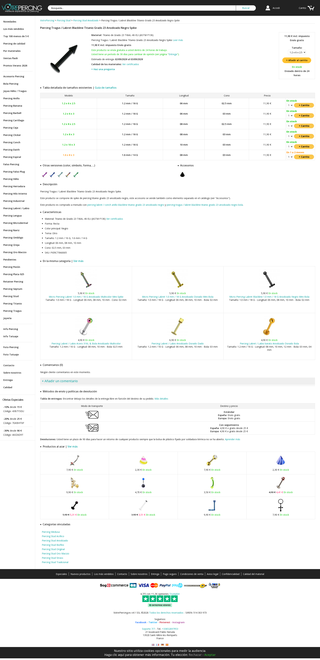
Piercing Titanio (12, 303)
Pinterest (165, 622)
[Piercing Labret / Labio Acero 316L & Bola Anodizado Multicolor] (86, 336)
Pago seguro (170, 574)
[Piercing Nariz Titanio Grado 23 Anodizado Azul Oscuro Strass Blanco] (212, 511)
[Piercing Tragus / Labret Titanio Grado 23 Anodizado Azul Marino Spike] (53, 177)
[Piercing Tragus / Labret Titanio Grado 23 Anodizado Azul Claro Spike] (60, 177)
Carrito (302, 7)
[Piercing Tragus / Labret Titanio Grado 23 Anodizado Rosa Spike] (45, 177)
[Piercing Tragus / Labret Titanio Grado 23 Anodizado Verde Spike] (76, 177)
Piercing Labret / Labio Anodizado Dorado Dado (178, 343)
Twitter (152, 622)
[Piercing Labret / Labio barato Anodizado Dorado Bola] (269, 336)
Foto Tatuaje (11, 354)
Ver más (78, 261)
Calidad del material (253, 574)
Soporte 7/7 (148, 628)
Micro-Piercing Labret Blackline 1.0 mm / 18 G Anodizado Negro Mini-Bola (269, 296)
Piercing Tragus (12, 310)
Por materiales (11, 50)
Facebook (140, 622)
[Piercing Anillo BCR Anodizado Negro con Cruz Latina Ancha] (281, 511)
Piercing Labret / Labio (16, 208)
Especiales (61, 574)
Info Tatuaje (10, 336)
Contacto (8, 365)
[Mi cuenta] (268, 10)
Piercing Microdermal (15, 222)
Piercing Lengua (12, 215)
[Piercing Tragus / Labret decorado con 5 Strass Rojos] (281, 488)
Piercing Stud (11, 296)
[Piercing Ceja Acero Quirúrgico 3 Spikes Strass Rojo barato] (75, 466)
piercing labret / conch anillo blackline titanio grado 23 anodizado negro (125, 204)
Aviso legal (212, 574)
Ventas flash (10, 58)
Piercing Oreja (11, 244)
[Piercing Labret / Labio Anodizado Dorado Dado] (177, 336)
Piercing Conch (11, 142)
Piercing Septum (12, 288)
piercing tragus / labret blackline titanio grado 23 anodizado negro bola (205, 204)
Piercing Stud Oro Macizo (55, 553)
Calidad (7, 387)
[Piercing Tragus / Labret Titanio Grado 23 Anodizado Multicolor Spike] (68, 177)
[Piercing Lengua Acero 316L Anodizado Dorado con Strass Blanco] (212, 466)
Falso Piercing (11, 164)
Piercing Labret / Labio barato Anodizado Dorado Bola (269, 343)
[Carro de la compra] (311, 10)
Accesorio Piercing (13, 76)
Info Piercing (10, 329)
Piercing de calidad (14, 43)
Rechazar (195, 655)
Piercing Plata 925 (13, 274)
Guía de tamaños (105, 87)
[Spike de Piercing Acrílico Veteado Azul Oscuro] (281, 466)
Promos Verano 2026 (15, 65)
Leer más (178, 40)
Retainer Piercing (13, 281)
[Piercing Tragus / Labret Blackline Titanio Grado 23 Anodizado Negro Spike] (65, 81)
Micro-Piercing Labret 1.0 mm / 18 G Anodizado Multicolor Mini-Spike (86, 296)
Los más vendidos (13, 28)
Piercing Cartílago (13, 120)
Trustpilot (174, 593)
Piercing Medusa (51, 531)
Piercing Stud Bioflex (53, 544)
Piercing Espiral (12, 157)
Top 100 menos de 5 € (16, 36)
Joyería (7, 318)
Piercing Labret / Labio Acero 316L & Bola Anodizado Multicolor (86, 343)
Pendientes (9, 259)
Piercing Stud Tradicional (55, 562)
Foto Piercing (10, 347)
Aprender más (232, 439)
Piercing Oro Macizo (14, 252)
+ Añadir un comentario (60, 381)
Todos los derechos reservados (166, 612)
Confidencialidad (231, 574)
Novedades (9, 21)
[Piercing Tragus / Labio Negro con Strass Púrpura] (75, 511)
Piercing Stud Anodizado (55, 540)
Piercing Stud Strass (52, 557)
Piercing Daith (11, 149)
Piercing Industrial (13, 201)
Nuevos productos (80, 574)
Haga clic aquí (114, 655)
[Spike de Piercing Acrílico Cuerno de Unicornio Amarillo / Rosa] (143, 466)
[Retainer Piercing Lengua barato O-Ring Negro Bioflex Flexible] (143, 511)
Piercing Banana (12, 105)
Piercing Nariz (11, 230)
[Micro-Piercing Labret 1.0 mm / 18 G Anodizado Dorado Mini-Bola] (177, 289)
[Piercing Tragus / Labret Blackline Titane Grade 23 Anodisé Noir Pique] (157, 644)
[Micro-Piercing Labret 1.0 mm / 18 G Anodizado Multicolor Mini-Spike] (86, 289)
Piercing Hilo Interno (15, 193)
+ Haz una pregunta (103, 69)
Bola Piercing (10, 83)
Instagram (178, 622)
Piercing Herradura (14, 186)
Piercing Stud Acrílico (53, 536)
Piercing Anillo (11, 98)
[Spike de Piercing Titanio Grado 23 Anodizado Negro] (182, 177)
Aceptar (210, 655)
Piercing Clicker (12, 135)
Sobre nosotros (12, 372)
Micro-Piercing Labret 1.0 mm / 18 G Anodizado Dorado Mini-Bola (177, 296)
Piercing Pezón (11, 266)
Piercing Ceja (10, 127)
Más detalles (161, 398)
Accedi (276, 7)
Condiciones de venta (191, 574)
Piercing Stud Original (53, 549)
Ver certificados (130, 64)
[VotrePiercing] (22, 11)
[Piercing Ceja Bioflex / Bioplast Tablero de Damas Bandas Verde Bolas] (212, 488)
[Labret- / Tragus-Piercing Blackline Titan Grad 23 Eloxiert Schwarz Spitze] (162, 644)
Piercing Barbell (12, 113)
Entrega (8, 380)
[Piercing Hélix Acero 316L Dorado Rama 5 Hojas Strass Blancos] (75, 488)
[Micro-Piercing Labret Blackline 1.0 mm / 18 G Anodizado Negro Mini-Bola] (269, 289)
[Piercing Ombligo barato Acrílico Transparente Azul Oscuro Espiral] (143, 488)
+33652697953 (170, 628)
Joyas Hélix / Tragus (14, 91)
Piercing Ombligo (13, 237)
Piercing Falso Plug (14, 171)
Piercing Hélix (11, 179)
